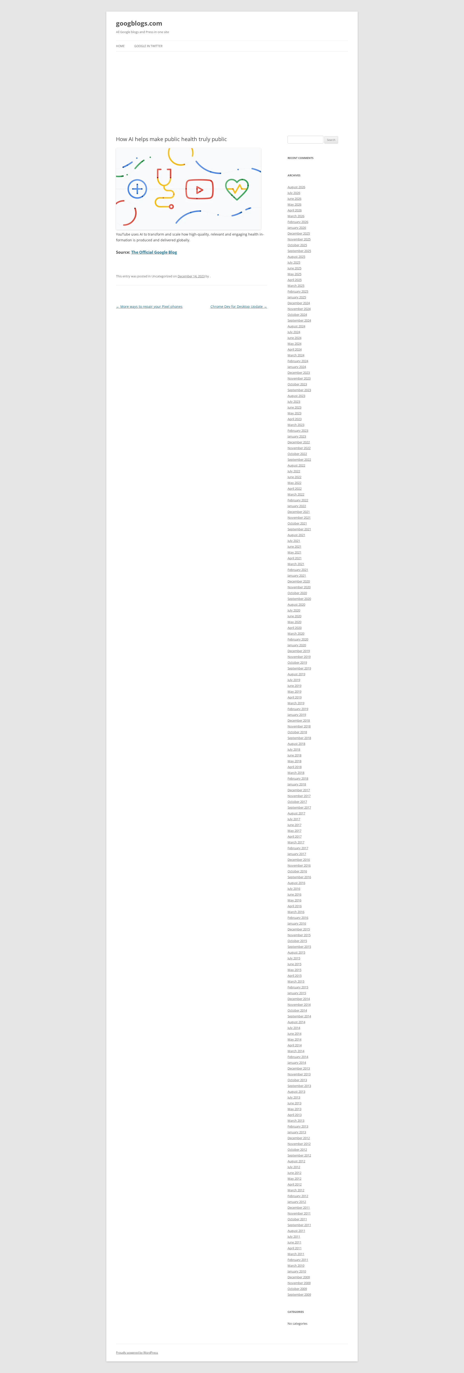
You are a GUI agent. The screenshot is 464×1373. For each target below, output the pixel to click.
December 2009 (299, 1277)
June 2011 (294, 1242)
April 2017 (295, 836)
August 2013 (296, 1091)
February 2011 (298, 1260)
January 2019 (297, 714)
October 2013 (297, 1080)
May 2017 (294, 830)
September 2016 (299, 877)
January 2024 (297, 367)
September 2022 (299, 459)
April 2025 (295, 280)
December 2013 (299, 1068)
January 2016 (297, 923)
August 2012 (296, 1161)
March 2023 (296, 425)
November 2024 (299, 309)
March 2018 (296, 772)
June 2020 (294, 616)
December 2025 (299, 233)
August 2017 (296, 813)
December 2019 (299, 651)
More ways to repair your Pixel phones (149, 306)
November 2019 (299, 656)
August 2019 (296, 674)
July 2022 (294, 471)
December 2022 (299, 442)
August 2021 (296, 535)
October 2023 (297, 384)
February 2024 (298, 361)
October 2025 (297, 245)
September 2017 (299, 807)
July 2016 (294, 888)
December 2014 (299, 999)
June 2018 (294, 755)
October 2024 (297, 314)
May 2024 (294, 343)
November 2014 (299, 1004)
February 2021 (298, 570)
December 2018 (299, 720)
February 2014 (298, 1057)
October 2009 (297, 1289)
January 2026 (297, 227)
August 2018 (296, 743)
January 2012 (297, 1202)
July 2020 (294, 610)
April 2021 (295, 558)
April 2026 (295, 210)
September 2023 (299, 390)
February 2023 (298, 430)
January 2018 (297, 784)
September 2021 (299, 529)
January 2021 (297, 575)
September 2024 (299, 320)
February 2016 (298, 917)
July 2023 (294, 401)
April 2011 (295, 1248)
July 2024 (294, 332)
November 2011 (299, 1213)
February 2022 (298, 500)
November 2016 (299, 865)
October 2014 (297, 1010)
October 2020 (297, 593)
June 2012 (294, 1173)
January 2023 (297, 436)
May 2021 (294, 552)
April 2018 (295, 767)
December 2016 (299, 859)
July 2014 (294, 1028)
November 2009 (299, 1283)
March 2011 (296, 1254)
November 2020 (299, 587)
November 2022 (299, 448)
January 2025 (297, 297)
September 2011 (299, 1225)
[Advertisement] (232, 94)
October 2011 (297, 1219)
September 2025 (299, 251)
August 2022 (296, 465)
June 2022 (294, 477)
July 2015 (294, 958)
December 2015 (299, 929)
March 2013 (296, 1120)
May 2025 (294, 274)
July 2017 (294, 819)
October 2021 (297, 523)
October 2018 (297, 732)
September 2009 (299, 1294)
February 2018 (298, 778)
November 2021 (299, 517)
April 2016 (295, 906)
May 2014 (294, 1039)
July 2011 (294, 1236)
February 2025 (298, 291)
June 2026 (294, 198)
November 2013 (299, 1074)
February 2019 (298, 709)
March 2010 (296, 1265)
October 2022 (297, 454)
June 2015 (294, 964)
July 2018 (294, 749)
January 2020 (297, 645)
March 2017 (296, 842)
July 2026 (294, 193)
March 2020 (296, 633)
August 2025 (296, 256)
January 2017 (297, 854)
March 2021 (296, 564)
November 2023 (299, 378)
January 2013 (297, 1132)
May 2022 (294, 483)
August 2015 (296, 952)
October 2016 (297, 871)
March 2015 (296, 981)
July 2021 (294, 541)
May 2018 (294, 761)
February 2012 (298, 1196)
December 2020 (299, 581)
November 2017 (299, 796)
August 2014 (296, 1022)
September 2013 (299, 1086)
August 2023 (296, 396)
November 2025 (299, 239)
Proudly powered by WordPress (137, 1353)
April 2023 (295, 419)
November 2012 (299, 1144)
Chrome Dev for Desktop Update (238, 306)
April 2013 (295, 1115)
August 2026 (296, 187)
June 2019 (294, 685)
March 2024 (296, 355)
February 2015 (298, 987)
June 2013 (294, 1103)
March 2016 (296, 912)
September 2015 (299, 946)
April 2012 (295, 1184)
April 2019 (295, 697)
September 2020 (299, 599)
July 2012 (294, 1167)
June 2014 (294, 1033)
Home (120, 46)
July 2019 (294, 680)
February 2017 (298, 848)
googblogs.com (139, 23)
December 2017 (299, 790)
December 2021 (299, 512)
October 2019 (297, 662)
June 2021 (294, 546)
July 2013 (294, 1097)
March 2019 (296, 703)
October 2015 (297, 941)
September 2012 (299, 1155)
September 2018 (299, 738)
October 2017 (297, 801)
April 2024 (295, 349)
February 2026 (298, 222)
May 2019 (294, 691)
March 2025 (296, 285)
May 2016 (294, 900)
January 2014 (297, 1062)
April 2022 (295, 488)
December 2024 (299, 303)
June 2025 (294, 268)
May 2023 (294, 413)
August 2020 (296, 604)
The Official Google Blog (154, 252)
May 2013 (294, 1109)
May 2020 (294, 622)
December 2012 (299, 1138)
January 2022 (297, 506)
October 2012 (297, 1149)
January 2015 (297, 993)
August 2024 (296, 326)
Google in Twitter (148, 46)
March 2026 (296, 216)
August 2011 (296, 1231)
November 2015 (299, 935)
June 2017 (294, 825)
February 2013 (298, 1126)
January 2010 (297, 1271)
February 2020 (298, 639)
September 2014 (299, 1016)
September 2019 (299, 668)
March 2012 (296, 1190)
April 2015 (295, 975)
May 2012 (294, 1178)
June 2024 (294, 338)
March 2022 (296, 494)
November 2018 (299, 726)
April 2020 (295, 627)
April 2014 (295, 1045)
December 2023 (299, 372)
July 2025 (294, 262)
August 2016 (296, 883)
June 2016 (294, 894)
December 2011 (299, 1207)
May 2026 (294, 204)
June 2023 (294, 407)
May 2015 (294, 970)
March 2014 (296, 1051)
